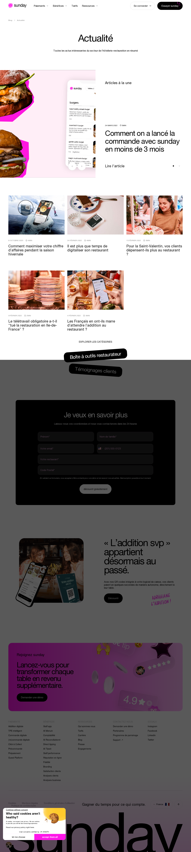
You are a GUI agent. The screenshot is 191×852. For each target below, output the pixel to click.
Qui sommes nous (86, 726)
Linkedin (152, 735)
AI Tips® (47, 749)
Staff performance (51, 753)
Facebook (152, 731)
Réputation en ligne (52, 758)
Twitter (151, 740)
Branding (47, 767)
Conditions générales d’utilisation (59, 803)
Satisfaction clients (52, 771)
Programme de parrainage (125, 735)
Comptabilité (49, 735)
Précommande (15, 749)
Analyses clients (50, 775)
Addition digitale (15, 726)
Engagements (84, 749)
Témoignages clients (95, 370)
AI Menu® (48, 731)
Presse (81, 744)
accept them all (50, 836)
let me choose (18, 836)
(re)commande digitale (19, 740)
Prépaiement (14, 753)
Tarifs (80, 731)
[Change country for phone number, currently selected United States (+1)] (100, 448)
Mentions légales (30, 803)
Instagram (152, 726)
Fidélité (46, 762)
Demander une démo (123, 726)
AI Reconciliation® (51, 740)
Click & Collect (15, 744)
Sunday (17, 5)
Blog (80, 740)
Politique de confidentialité (23, 805)
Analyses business (52, 780)
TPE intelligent (15, 731)
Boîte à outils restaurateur (95, 355)
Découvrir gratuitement (95, 489)
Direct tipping (49, 744)
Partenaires (118, 731)
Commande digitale (17, 735)
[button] (9, 845)
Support (116, 740)
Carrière (82, 735)
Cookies (12, 803)
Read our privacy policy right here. (20, 827)
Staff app (47, 726)
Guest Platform (15, 758)
